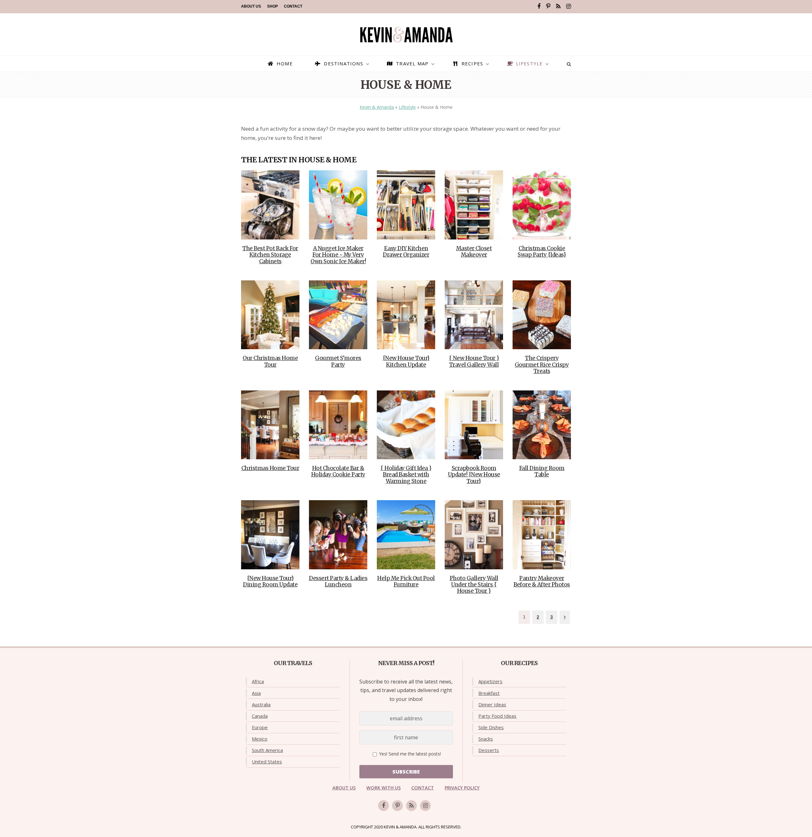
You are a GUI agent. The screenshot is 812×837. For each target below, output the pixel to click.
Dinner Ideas (492, 704)
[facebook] (538, 6)
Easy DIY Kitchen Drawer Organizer (406, 251)
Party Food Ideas (497, 716)
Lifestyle (407, 107)
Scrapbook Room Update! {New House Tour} (474, 475)
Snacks (485, 739)
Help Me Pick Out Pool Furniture (406, 581)
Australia (261, 704)
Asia (256, 693)
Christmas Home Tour (270, 468)
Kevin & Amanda (377, 107)
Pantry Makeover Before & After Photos (542, 581)
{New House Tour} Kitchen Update (406, 361)
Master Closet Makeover (474, 251)
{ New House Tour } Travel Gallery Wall (474, 361)
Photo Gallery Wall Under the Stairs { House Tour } (474, 585)
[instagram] (568, 6)
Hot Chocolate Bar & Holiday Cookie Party (338, 471)
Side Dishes (491, 727)
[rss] (558, 6)
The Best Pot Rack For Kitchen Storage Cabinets (270, 255)
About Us (251, 6)
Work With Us (383, 788)
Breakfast (489, 693)
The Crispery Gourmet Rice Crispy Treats (542, 365)
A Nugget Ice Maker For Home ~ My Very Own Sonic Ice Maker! (338, 255)
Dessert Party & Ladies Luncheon (338, 581)
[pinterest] (548, 6)
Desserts (488, 750)
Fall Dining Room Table (542, 471)
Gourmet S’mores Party (338, 361)
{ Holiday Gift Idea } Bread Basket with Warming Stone (406, 475)
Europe (260, 727)
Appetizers (490, 681)
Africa (258, 681)
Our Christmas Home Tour (270, 361)
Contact (293, 6)
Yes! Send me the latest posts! (409, 754)
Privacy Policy (462, 788)
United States (267, 761)
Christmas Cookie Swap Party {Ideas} (542, 251)
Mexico (259, 739)
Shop (272, 6)
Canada (260, 716)
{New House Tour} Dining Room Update (270, 581)
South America (267, 750)
